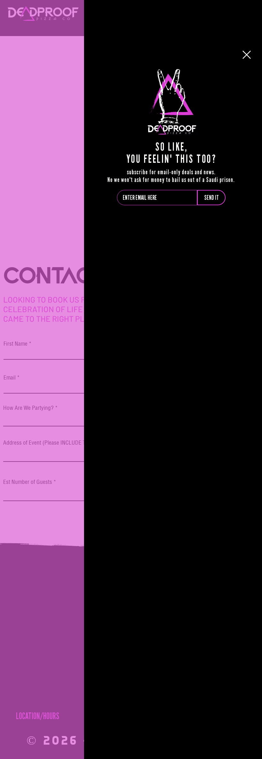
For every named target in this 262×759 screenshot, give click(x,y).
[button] (247, 55)
